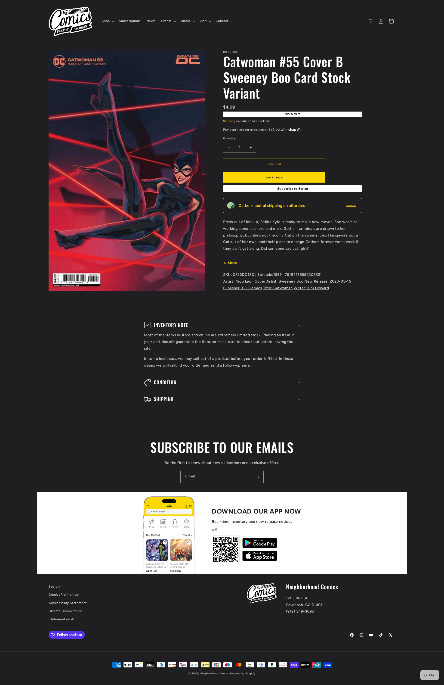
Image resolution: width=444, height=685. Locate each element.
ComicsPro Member (64, 595)
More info (351, 205)
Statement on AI (61, 619)
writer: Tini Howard (311, 288)
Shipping (229, 121)
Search (54, 586)
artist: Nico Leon (238, 281)
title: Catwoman (278, 288)
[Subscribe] (257, 477)
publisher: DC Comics (242, 288)
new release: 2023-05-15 (327, 281)
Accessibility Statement (68, 603)
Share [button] (232, 263)
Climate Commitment (65, 611)
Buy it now (274, 177)
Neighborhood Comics (214, 673)
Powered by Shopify (242, 673)
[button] (107, 21)
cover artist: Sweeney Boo (279, 281)
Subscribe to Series (292, 188)
